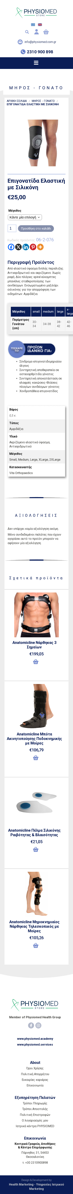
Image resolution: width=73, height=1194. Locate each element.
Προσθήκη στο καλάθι (36, 228)
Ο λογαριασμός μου (35, 1120)
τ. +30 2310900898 (35, 1162)
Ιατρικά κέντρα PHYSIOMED (35, 1126)
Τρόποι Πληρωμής (35, 1103)
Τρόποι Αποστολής (35, 1109)
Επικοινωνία (35, 1085)
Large (33, 459)
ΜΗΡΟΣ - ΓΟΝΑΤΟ (43, 101)
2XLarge (54, 459)
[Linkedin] (25, 247)
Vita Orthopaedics (21, 473)
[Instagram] (38, 1025)
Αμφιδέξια (16, 429)
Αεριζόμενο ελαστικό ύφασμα (29, 442)
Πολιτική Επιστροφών (35, 1115)
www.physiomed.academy (35, 1039)
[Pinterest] (33, 247)
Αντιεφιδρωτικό (20, 446)
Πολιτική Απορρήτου (35, 1074)
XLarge (43, 459)
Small (13, 459)
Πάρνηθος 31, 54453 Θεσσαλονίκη (35, 1155)
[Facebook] (11, 247)
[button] (36, 663)
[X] (18, 247)
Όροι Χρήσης (35, 1068)
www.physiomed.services (35, 1044)
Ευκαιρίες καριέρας (35, 1080)
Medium (23, 459)
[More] (40, 247)
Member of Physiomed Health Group (35, 1017)
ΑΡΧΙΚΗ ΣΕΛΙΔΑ (17, 101)
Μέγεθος (14, 210)
